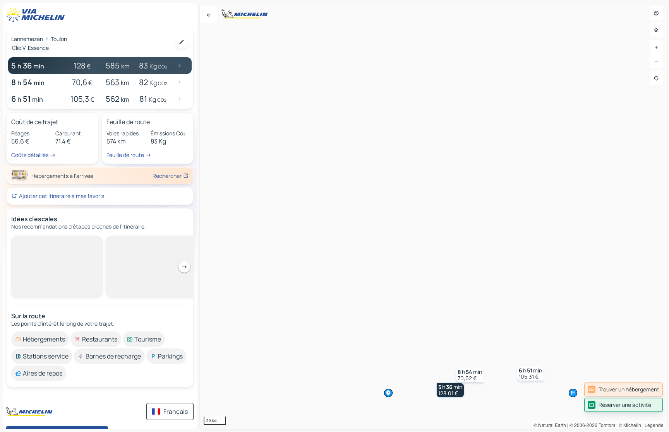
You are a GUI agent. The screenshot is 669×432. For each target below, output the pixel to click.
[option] (40, 339)
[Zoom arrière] (656, 61)
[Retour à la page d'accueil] (37, 14)
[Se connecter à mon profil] (656, 13)
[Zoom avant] (656, 47)
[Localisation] (656, 78)
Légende (654, 425)
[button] (450, 390)
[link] (623, 389)
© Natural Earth (549, 425)
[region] (433, 216)
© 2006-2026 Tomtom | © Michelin (605, 425)
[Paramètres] (656, 30)
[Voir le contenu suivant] (184, 267)
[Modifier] (182, 42)
